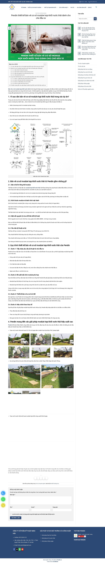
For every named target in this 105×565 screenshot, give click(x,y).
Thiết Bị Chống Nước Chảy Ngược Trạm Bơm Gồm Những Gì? (89, 42)
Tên (11, 507)
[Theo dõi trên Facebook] (14, 549)
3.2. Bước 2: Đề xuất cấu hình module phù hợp (23, 80)
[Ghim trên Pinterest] (43, 478)
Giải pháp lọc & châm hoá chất (86, 80)
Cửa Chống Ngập (63, 7)
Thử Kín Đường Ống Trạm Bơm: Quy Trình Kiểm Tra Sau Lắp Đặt (88, 35)
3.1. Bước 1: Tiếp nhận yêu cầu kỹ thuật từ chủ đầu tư (24, 78)
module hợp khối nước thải (33, 187)
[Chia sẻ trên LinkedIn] (46, 478)
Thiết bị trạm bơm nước (50, 7)
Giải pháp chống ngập (84, 83)
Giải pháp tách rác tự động (85, 69)
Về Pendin (23, 7)
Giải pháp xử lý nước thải (84, 86)
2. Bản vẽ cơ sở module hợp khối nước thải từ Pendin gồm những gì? (26, 68)
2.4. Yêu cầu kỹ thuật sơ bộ (19, 75)
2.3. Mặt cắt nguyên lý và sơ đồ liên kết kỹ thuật (23, 73)
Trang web (55, 507)
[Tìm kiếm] (96, 7)
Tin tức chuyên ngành (40, 13)
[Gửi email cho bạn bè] (41, 478)
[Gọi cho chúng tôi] (19, 549)
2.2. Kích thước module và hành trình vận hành (23, 71)
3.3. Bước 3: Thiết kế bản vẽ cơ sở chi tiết (21, 81)
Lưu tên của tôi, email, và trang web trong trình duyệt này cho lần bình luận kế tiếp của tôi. (33, 514)
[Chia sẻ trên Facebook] (35, 478)
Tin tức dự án (81, 66)
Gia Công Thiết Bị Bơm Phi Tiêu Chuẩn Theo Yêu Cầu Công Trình (89, 48)
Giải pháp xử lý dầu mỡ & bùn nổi (86, 75)
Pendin (10, 325)
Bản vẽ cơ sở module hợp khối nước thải (19, 89)
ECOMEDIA (55, 561)
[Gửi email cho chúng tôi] (17, 549)
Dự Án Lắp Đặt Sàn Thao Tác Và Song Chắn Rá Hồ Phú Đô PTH (88, 29)
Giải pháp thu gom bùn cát (85, 77)
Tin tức (72, 7)
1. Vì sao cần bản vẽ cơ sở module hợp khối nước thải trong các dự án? (27, 66)
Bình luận (12, 494)
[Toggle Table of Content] (44, 64)
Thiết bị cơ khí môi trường (34, 7)
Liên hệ (89, 7)
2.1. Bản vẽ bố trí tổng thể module (20, 70)
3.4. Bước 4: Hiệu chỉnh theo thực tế (20, 83)
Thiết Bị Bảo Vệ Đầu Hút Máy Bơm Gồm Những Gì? (89, 53)
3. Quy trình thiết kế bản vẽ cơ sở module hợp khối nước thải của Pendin (27, 76)
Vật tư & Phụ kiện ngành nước (86, 89)
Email (33, 507)
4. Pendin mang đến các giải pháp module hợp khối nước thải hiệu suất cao (28, 85)
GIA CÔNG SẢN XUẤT (81, 7)
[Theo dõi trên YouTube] (22, 549)
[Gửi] (95, 18)
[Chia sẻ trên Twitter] (38, 478)
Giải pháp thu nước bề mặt (85, 72)
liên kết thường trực (54, 483)
